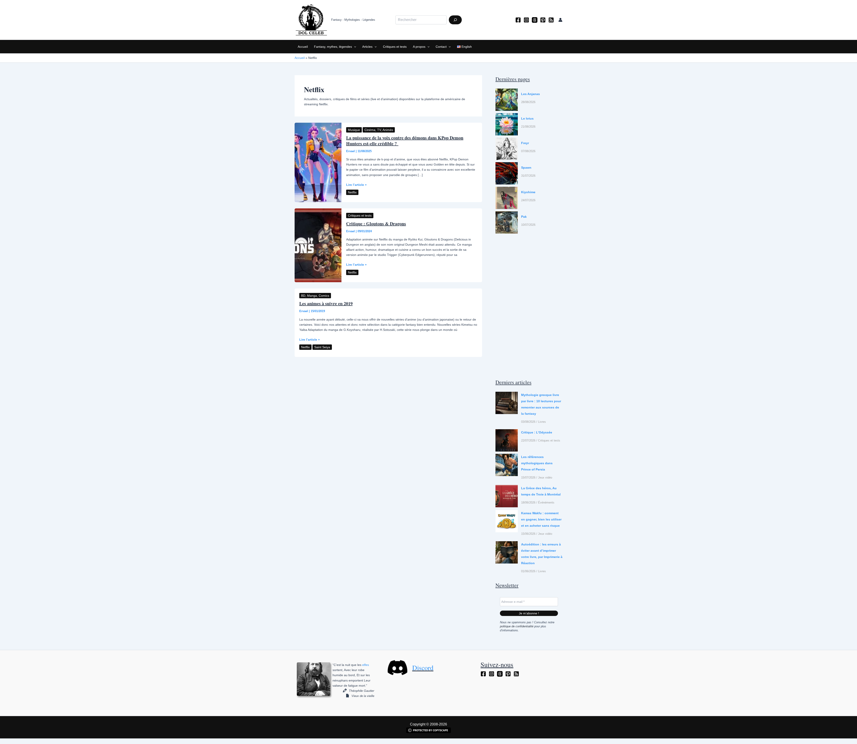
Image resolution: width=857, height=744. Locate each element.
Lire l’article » (356, 185)
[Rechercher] (455, 19)
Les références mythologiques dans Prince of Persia (537, 463)
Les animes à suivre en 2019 (326, 303)
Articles (367, 46)
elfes (365, 665)
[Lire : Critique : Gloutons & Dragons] (318, 245)
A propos (419, 46)
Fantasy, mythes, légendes (333, 46)
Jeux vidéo (545, 477)
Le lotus (527, 118)
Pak (524, 216)
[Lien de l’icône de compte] (560, 20)
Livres (542, 421)
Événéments (546, 502)
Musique (354, 130)
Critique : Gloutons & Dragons (376, 223)
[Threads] (534, 20)
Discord (422, 667)
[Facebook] (518, 20)
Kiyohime (528, 192)
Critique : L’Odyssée (536, 432)
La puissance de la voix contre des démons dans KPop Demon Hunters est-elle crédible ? (404, 141)
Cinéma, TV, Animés (378, 130)
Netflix (352, 192)
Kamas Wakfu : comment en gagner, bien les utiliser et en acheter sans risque (541, 519)
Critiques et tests (395, 46)
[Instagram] (526, 20)
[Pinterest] (543, 20)
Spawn (526, 167)
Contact (441, 46)
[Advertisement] (528, 306)
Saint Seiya (322, 347)
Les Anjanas (530, 94)
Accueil (303, 46)
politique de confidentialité (516, 626)
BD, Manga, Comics (315, 295)
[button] (354, 46)
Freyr (525, 143)
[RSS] (551, 20)
